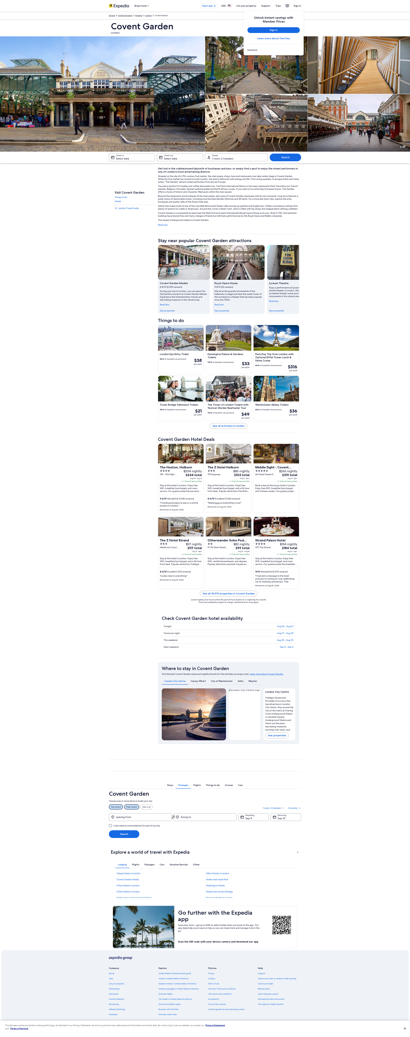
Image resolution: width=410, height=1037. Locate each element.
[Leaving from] (140, 817)
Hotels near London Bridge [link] (219, 891)
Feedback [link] (113, 1014)
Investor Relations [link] (116, 999)
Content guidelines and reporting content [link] (226, 1009)
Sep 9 (248, 818)
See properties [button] (277, 735)
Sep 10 (281, 818)
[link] (274, 50)
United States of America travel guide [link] (175, 973)
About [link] (111, 973)
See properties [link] (167, 310)
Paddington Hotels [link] (215, 885)
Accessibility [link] (213, 999)
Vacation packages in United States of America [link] (179, 989)
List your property (246, 5)
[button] (205, 852)
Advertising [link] (114, 1004)
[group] (279, 713)
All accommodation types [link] (170, 1004)
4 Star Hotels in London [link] (128, 891)
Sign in (297, 5)
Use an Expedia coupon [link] (268, 994)
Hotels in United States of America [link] (173, 978)
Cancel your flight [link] (265, 983)
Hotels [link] (118, 201)
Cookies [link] (211, 978)
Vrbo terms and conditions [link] (219, 994)
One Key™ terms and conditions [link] (222, 989)
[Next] (299, 279)
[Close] (404, 1028)
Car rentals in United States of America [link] (175, 999)
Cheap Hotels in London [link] (128, 873)
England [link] (138, 15)
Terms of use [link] (213, 983)
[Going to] (205, 817)
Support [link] (261, 973)
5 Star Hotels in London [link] (128, 885)
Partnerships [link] (114, 989)
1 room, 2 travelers (222, 158)
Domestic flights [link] (166, 994)
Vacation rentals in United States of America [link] (177, 983)
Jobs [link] (111, 978)
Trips (278, 5)
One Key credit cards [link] (168, 1014)
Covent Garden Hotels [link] (128, 879)
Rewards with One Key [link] (168, 1009)
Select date (122, 158)
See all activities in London (229, 425)
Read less (164, 304)
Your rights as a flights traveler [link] (270, 1004)
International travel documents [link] (271, 999)
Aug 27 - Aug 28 (285, 633)
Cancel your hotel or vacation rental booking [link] (277, 978)
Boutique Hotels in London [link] (219, 897)
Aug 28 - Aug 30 (285, 640)
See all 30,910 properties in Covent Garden (229, 593)
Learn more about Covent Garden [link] (266, 674)
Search (285, 157)
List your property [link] (116, 983)
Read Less (163, 224)
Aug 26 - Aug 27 (285, 626)
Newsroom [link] (114, 994)
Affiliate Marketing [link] (117, 1009)
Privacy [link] (211, 973)
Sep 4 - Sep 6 (286, 646)
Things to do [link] (121, 197)
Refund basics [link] (264, 989)
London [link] (148, 15)
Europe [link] (112, 15)
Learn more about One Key (273, 38)
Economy (293, 808)
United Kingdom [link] (125, 15)
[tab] (175, 681)
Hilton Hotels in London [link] (217, 873)
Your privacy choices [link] (217, 1004)
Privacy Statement (215, 1025)
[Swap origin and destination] (173, 817)
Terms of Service (19, 1028)
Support (265, 5)
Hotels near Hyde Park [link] (217, 879)
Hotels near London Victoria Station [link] (134, 897)
